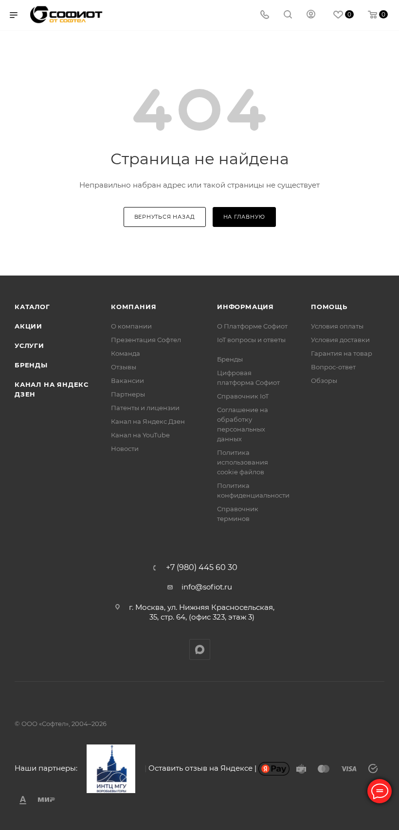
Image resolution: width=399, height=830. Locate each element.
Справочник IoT (243, 396)
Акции (28, 326)
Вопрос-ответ (333, 367)
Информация (245, 307)
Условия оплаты (337, 326)
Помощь (329, 307)
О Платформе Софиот (252, 326)
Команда (125, 353)
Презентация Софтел (146, 340)
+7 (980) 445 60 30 (201, 567)
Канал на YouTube (140, 435)
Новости (125, 448)
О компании (131, 326)
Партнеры (128, 394)
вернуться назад (164, 216)
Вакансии (127, 380)
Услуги (29, 345)
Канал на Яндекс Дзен (148, 421)
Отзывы (123, 367)
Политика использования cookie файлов (242, 462)
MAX (199, 649)
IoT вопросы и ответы (251, 340)
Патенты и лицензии (145, 408)
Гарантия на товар (341, 353)
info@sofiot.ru (206, 586)
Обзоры (324, 380)
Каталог (32, 307)
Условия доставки (340, 340)
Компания (133, 307)
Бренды (31, 365)
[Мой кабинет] (311, 15)
